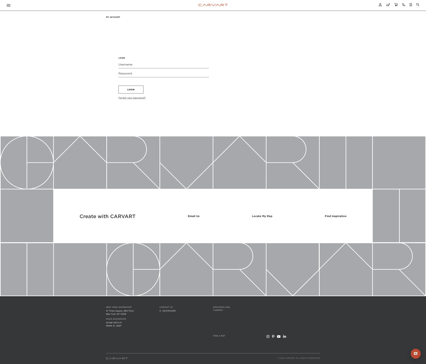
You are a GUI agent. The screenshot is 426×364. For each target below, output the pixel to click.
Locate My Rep (262, 216)
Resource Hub (221, 307)
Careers (218, 310)
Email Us (194, 216)
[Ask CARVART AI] (416, 354)
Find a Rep (219, 336)
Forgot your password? (132, 97)
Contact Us (166, 307)
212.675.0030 (169, 311)
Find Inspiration (335, 216)
